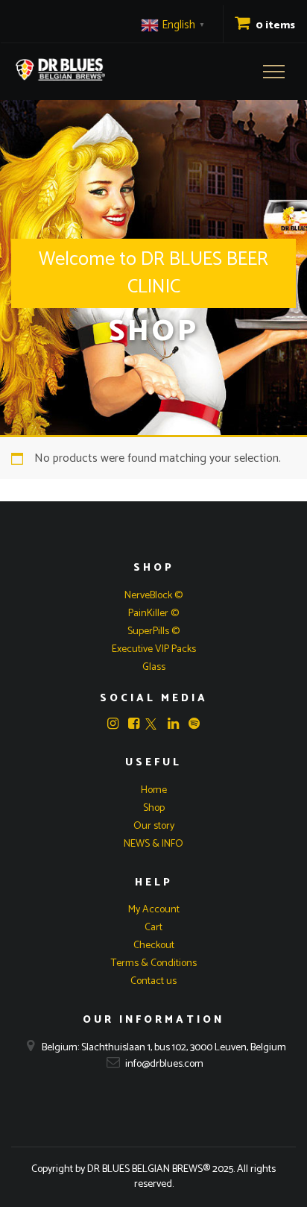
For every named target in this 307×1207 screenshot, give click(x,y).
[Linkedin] (173, 723)
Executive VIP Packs (154, 649)
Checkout (153, 945)
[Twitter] (150, 725)
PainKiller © (153, 613)
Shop (154, 808)
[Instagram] (113, 723)
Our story (153, 826)
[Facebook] (133, 723)
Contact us (153, 981)
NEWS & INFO (153, 844)
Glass (153, 667)
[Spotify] (194, 723)
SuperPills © (153, 631)
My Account (154, 909)
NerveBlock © (153, 595)
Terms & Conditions (154, 963)
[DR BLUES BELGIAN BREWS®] (60, 69)
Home (154, 790)
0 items (274, 25)
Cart (153, 927)
